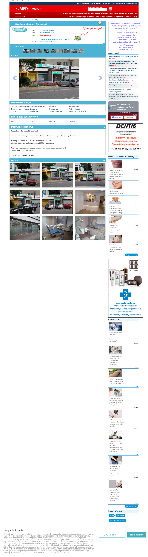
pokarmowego (110, 17)
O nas (13, 121)
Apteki (112, 515)
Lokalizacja (73, 121)
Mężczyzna (106, 3)
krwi (92, 13)
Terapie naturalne (131, 3)
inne (136, 13)
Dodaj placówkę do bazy (117, 520)
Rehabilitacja (120, 3)
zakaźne (130, 13)
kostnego (72, 17)
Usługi (32, 121)
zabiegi (135, 17)
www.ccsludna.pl (45, 35)
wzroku (97, 13)
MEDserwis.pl (14, 19)
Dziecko (92, 3)
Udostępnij (130, 117)
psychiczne (104, 13)
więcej (113, 58)
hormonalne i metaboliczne (81, 13)
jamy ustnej (67, 13)
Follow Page (117, 117)
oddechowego (100, 17)
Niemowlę (85, 3)
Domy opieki (120, 515)
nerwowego (90, 17)
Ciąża (79, 3)
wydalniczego (120, 17)
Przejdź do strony (136, 535)
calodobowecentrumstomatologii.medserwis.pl (54, 39)
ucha (116, 13)
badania (129, 17)
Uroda (113, 3)
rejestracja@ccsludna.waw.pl (49, 41)
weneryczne (123, 13)
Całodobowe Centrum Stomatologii (19, 1)
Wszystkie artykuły (131, 255)
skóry (111, 13)
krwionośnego (81, 17)
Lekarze (52, 121)
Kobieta (98, 3)
